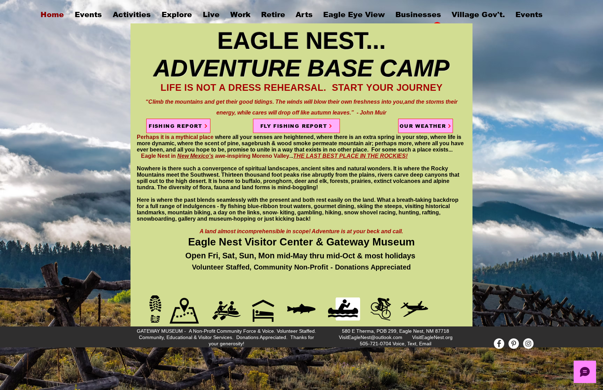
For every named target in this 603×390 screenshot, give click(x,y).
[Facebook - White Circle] (499, 343)
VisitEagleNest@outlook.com (370, 337)
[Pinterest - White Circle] (513, 343)
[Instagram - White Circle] (528, 343)
